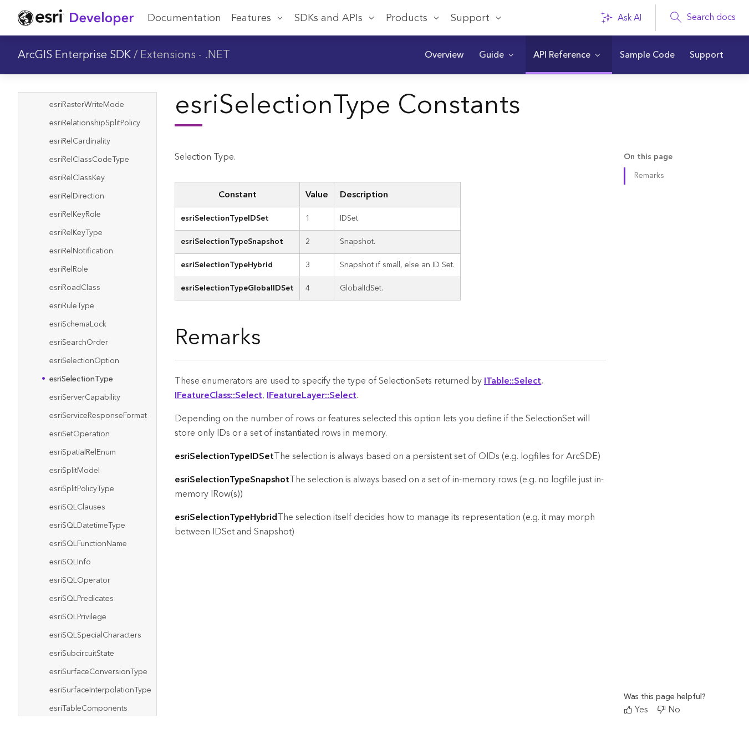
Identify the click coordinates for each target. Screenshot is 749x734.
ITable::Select (512, 381)
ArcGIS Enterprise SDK (74, 55)
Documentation (184, 18)
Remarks (649, 175)
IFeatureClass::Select (218, 395)
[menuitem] (444, 54)
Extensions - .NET (185, 54)
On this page (648, 157)
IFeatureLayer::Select (311, 395)
